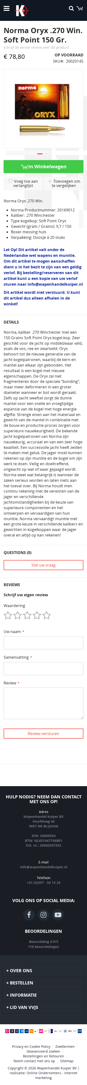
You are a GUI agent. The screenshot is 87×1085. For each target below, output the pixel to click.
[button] (40, 154)
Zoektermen (65, 1046)
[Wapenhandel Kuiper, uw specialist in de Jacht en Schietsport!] (28, 10)
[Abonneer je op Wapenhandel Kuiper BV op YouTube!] (58, 915)
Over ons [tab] (21, 971)
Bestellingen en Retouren (43, 1056)
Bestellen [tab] (21, 983)
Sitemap (66, 1061)
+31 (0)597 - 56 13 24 (43, 882)
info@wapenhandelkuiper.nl (43, 867)
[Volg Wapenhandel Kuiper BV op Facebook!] (29, 915)
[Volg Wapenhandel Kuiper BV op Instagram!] (43, 915)
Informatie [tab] (23, 995)
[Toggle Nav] (6, 8)
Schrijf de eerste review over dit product (36, 47)
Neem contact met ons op (34, 1061)
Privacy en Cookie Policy (31, 1046)
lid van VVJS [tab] (24, 1007)
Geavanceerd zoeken (43, 1051)
